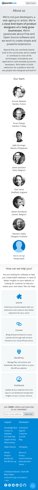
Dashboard (19, 385)
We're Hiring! (19, 255)
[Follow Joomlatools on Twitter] (13, 485)
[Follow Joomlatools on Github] (24, 485)
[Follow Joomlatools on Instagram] (9, 485)
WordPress (19, 358)
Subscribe (29, 414)
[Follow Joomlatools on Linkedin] (17, 485)
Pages (15, 477)
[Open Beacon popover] (33, 486)
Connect (19, 330)
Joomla (19, 302)
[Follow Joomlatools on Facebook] (5, 485)
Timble (11, 474)
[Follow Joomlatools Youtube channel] (20, 485)
